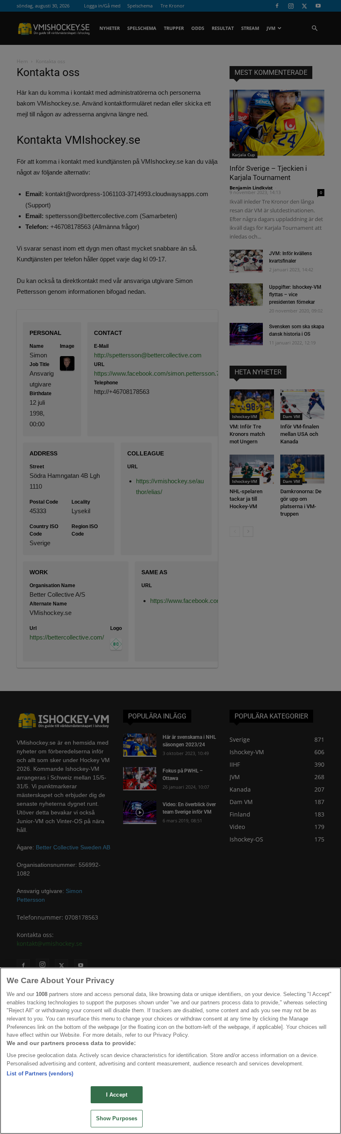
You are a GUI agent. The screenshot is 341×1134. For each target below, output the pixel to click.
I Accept (116, 1095)
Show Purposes (117, 1118)
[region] (170, 1050)
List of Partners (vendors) (40, 1073)
